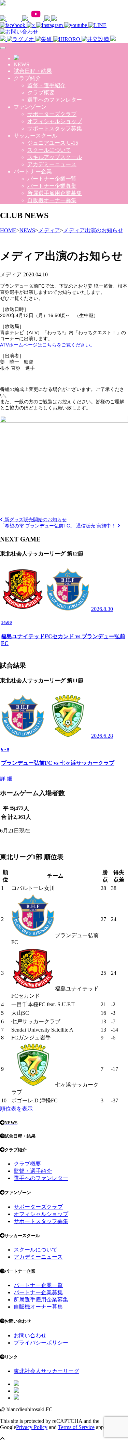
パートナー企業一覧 (51, 179)
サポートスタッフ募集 (54, 128)
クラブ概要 (41, 92)
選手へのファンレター (54, 100)
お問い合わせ (30, 1335)
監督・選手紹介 (46, 85)
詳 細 (6, 779)
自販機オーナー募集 (51, 200)
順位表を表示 (16, 1109)
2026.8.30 (102, 609)
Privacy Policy (31, 1427)
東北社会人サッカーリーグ (46, 1371)
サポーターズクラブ (51, 114)
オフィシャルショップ (54, 121)
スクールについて (49, 150)
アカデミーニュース (51, 164)
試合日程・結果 (33, 71)
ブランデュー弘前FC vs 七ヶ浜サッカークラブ (57, 763)
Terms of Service (76, 1427)
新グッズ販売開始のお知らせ (35, 519)
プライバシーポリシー (41, 1343)
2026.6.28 (102, 736)
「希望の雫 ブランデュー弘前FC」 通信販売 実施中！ (58, 525)
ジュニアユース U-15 (52, 143)
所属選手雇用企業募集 (54, 193)
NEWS (21, 64)
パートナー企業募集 (51, 186)
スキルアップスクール (54, 157)
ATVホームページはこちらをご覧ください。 (47, 345)
